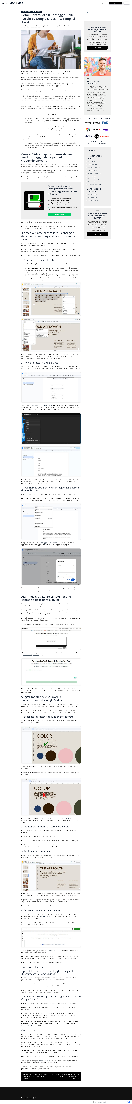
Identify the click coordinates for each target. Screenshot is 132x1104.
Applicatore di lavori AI (94, 167)
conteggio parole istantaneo (50, 543)
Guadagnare (102, 3)
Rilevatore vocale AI (93, 176)
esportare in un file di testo (42, 405)
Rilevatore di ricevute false (95, 182)
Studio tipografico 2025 (67, 818)
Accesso (126, 3)
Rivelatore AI (64, 3)
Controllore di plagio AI (94, 173)
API (96, 3)
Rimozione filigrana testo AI (95, 184)
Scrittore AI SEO (92, 197)
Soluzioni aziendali (84, 3)
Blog (26, 26)
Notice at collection (101, 1102)
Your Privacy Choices (118, 1102)
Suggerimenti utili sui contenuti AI (31, 11)
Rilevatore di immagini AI (94, 179)
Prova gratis (59, 215)
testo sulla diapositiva (46, 916)
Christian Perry (25, 27)
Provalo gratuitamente (116, 3)
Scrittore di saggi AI (93, 194)
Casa (22, 26)
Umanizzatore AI (73, 3)
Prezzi (92, 3)
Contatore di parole (28, 1025)
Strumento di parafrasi (31, 655)
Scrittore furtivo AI (93, 200)
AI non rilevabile (44, 1061)
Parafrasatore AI (92, 170)
